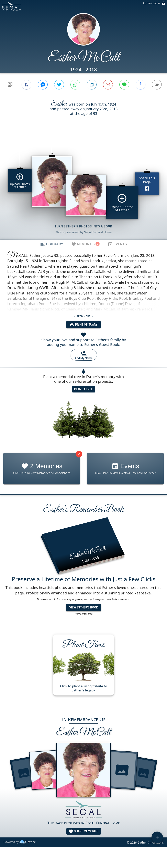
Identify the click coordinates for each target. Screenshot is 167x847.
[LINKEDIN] (92, 84)
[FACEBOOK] (26, 84)
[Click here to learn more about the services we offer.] (83, 810)
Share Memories (85, 831)
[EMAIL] (108, 84)
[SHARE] (140, 84)
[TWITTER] (59, 84)
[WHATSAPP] (75, 84)
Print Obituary (86, 324)
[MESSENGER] (43, 84)
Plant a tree (83, 389)
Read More (83, 316)
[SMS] (124, 84)
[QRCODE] (10, 84)
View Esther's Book (83, 607)
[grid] (83, 186)
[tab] (52, 244)
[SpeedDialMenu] (157, 837)
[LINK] (157, 84)
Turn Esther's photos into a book (83, 226)
